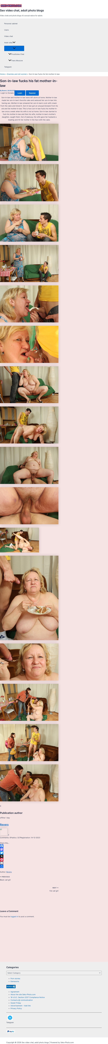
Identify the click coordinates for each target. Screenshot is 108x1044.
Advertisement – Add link (21, 1006)
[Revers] (4, 835)
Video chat (8, 36)
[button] (14, 42)
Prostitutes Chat (17, 54)
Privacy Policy (16, 1008)
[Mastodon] (29, 849)
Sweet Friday (16, 1003)
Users (6, 30)
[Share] (29, 866)
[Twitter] (29, 852)
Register (32, 93)
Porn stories (15, 978)
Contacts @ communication (22, 1000)
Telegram (8, 67)
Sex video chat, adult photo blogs (22, 10)
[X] (29, 856)
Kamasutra (15, 981)
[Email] (29, 863)
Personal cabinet (11, 24)
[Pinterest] (29, 859)
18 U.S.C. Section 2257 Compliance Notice (28, 997)
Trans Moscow (17, 60)
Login (20, 93)
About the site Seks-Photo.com (23, 994)
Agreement (15, 992)
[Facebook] (29, 846)
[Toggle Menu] (14, 48)
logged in (14, 916)
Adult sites (8, 43)
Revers (4, 824)
